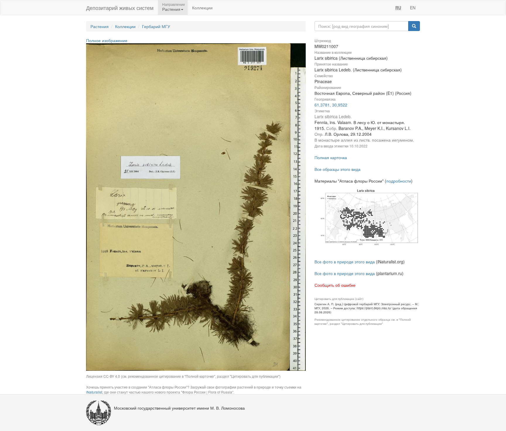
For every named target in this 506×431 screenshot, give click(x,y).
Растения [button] (171, 9)
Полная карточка (330, 157)
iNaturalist (94, 391)
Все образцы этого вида (337, 169)
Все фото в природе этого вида (344, 262)
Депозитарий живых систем (119, 7)
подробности (398, 181)
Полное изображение (106, 40)
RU (398, 8)
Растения (99, 26)
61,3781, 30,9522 (330, 105)
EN (413, 8)
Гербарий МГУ (156, 26)
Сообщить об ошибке (334, 285)
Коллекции (202, 8)
